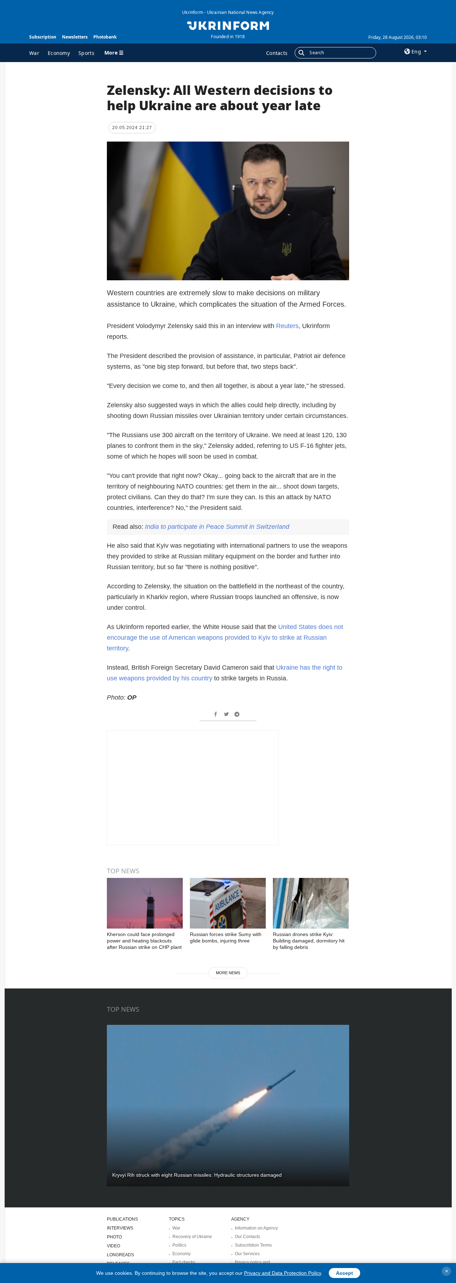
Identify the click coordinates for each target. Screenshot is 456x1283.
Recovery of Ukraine (192, 1236)
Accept (344, 1273)
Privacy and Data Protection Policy (282, 1273)
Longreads (120, 1254)
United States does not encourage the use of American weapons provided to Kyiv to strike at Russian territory (225, 637)
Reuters (287, 325)
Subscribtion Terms (253, 1245)
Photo (114, 1237)
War (34, 53)
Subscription (42, 37)
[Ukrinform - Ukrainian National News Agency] (228, 25)
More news (228, 973)
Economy (59, 53)
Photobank (104, 37)
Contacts (276, 53)
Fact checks (183, 1262)
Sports (86, 53)
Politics (179, 1245)
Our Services (247, 1253)
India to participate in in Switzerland (217, 526)
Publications (122, 1219)
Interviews (120, 1228)
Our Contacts (247, 1236)
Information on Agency (256, 1228)
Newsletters (75, 37)
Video (113, 1245)
